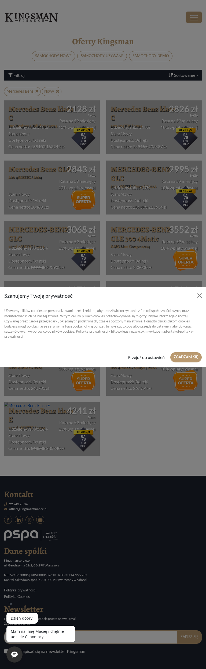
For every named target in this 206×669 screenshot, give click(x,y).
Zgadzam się (186, 357)
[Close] (199, 295)
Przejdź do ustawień (146, 357)
